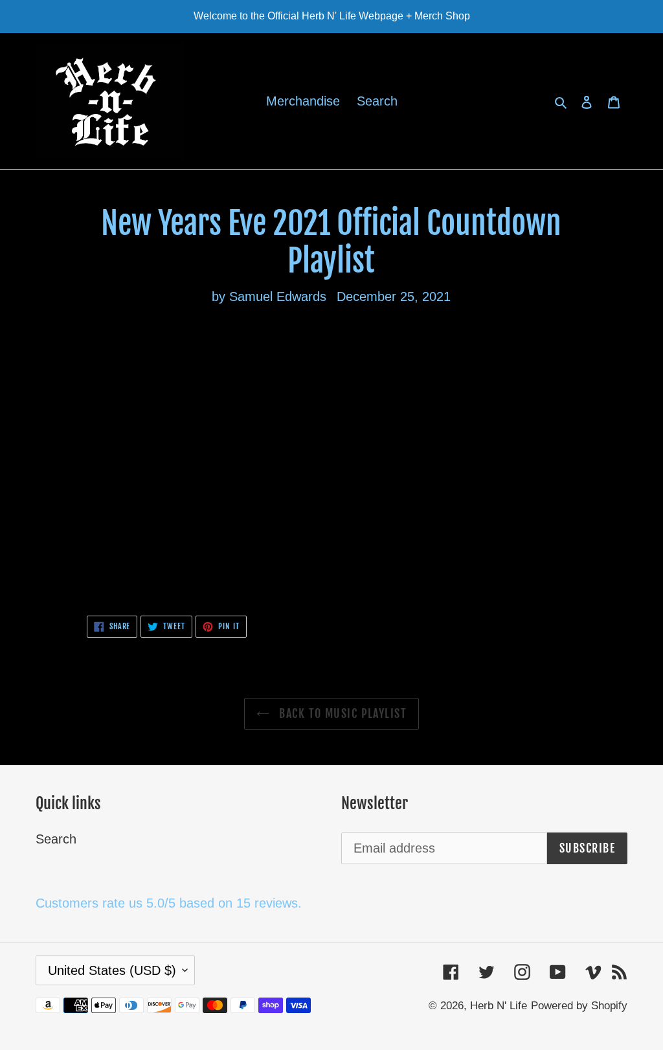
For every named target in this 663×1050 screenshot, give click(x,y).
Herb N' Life (498, 1006)
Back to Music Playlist (341, 713)
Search (56, 839)
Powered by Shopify (579, 1006)
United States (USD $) (112, 970)
